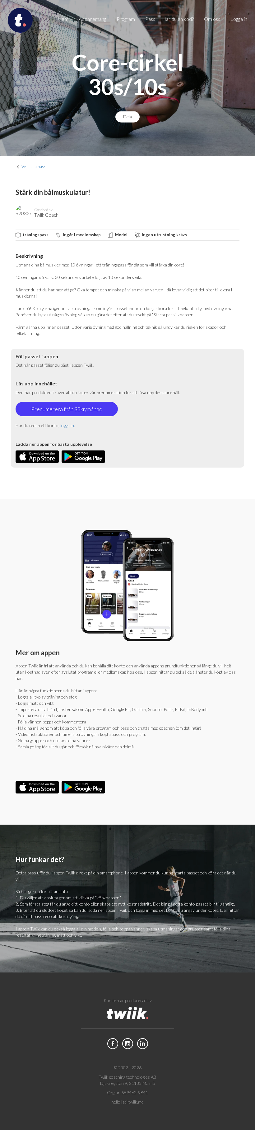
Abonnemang (92, 19)
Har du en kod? (178, 19)
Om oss (212, 19)
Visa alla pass (33, 166)
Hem (63, 19)
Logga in (238, 19)
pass (150, 19)
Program (126, 19)
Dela (127, 117)
